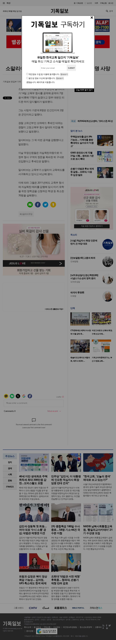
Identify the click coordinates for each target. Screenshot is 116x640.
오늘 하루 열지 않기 (84, 89)
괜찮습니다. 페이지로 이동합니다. (40, 82)
